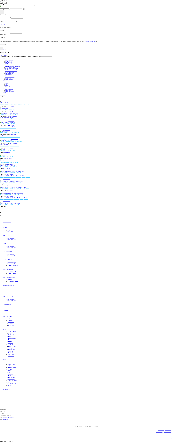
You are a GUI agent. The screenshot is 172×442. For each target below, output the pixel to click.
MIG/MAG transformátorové (11, 68)
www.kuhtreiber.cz (5, 419)
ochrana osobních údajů (90, 41)
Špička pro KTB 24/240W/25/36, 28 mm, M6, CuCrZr (12, 172)
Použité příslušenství (9, 91)
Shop (4, 95)
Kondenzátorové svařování (11, 69)
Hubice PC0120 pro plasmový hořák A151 (10, 137)
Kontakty (5, 81)
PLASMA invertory (9, 72)
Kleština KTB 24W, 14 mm (6, 156)
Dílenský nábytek (9, 79)
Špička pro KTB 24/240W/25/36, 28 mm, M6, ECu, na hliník (14, 188)
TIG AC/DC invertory (10, 65)
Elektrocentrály (8, 74)
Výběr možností (11, 106)
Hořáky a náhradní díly (10, 77)
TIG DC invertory (9, 63)
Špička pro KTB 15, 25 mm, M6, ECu (9, 166)
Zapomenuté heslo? (4, 24)
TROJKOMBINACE (168, 434)
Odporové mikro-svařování (11, 71)
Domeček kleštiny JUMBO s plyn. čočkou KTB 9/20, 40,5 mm (14, 104)
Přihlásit (2, 30)
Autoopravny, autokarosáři (11, 75)
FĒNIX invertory (9, 61)
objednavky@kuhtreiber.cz (8, 417)
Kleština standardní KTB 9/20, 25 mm (9, 162)
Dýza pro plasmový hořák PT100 (8, 128)
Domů (1, 95)
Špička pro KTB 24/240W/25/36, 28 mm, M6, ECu (12, 183)
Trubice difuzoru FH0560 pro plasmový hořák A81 (12, 141)
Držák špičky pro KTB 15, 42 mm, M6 (9, 114)
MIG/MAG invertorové (10, 67)
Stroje (6, 84)
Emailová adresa (4, 34)
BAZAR (4, 88)
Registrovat (3, 44)
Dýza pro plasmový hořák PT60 (7, 123)
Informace (5, 80)
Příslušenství (8, 78)
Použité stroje (8, 90)
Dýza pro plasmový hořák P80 (7, 119)
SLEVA (4, 92)
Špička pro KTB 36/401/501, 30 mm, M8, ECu (11, 204)
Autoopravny (160, 435)
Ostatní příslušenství (9, 86)
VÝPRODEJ (5, 83)
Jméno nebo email (5, 17)
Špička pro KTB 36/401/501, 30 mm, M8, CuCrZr (11, 194)
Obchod (4, 58)
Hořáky (6, 85)
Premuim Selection (9, 60)
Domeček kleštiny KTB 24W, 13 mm (8, 110)
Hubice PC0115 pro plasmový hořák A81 (9, 132)
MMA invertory (8, 62)
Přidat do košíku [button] (13, 116)
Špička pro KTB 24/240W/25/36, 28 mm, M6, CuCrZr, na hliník (15, 177)
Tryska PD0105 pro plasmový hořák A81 (9, 146)
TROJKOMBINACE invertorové (12, 66)
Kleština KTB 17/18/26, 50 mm (7, 150)
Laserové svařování (9, 73)
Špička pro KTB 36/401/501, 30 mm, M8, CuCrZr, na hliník (14, 199)
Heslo (2, 21)
